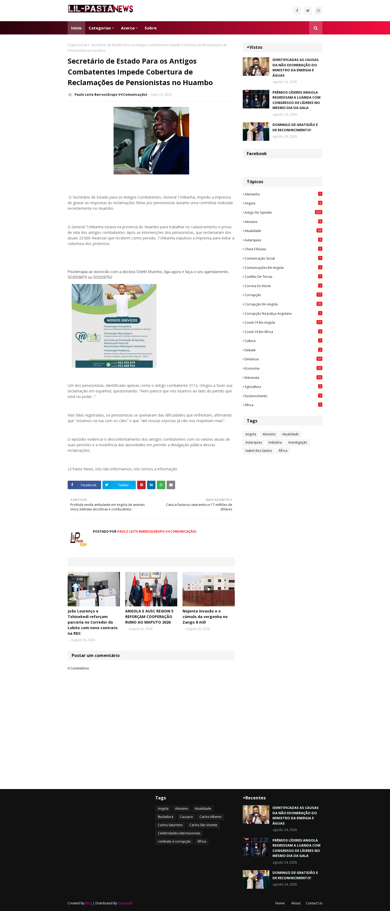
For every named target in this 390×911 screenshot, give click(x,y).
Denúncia (283, 359)
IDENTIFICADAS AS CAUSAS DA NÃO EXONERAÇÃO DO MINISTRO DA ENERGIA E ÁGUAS (295, 67)
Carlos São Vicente (203, 825)
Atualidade (283, 230)
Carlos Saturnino (170, 825)
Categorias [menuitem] (100, 27)
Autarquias (283, 240)
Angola (283, 203)
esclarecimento (283, 395)
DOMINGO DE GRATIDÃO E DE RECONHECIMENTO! (295, 127)
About (296, 903)
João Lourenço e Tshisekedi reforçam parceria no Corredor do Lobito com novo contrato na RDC (93, 622)
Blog (88, 903)
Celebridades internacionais (179, 833)
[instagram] (318, 11)
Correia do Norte (283, 285)
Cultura (283, 340)
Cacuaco (186, 816)
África (283, 404)
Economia (283, 368)
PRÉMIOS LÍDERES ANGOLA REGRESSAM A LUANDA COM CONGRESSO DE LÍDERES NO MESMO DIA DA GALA (296, 100)
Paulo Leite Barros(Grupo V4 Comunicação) (111, 94)
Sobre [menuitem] (151, 27)
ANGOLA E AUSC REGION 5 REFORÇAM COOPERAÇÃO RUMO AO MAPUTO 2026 (149, 616)
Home (280, 903)
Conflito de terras (283, 276)
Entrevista (283, 377)
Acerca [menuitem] (128, 27)
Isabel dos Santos (258, 450)
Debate (283, 350)
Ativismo (283, 221)
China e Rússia (283, 249)
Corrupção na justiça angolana (283, 313)
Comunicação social (283, 258)
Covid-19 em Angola (283, 322)
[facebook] (297, 11)
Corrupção (283, 294)
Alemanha (283, 194)
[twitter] (308, 11)
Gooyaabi (125, 903)
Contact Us (314, 903)
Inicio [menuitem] (76, 27)
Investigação (297, 442)
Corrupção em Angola (283, 304)
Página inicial (77, 45)
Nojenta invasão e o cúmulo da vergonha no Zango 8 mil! (205, 616)
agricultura (283, 386)
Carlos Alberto (211, 816)
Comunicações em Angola (283, 267)
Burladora (165, 816)
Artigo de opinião (283, 212)
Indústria (275, 442)
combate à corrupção (174, 841)
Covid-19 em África (283, 331)
